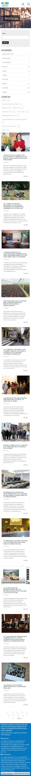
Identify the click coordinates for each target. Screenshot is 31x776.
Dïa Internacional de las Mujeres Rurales (14, 119)
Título (3, 33)
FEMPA (4, 130)
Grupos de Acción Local (9, 126)
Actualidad (5, 88)
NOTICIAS (5, 79)
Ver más (25, 176)
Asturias (4, 92)
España (4, 71)
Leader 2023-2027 (7, 111)
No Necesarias (6, 754)
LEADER (4, 75)
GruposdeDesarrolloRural (10, 104)
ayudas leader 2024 (7, 54)
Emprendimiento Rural (9, 115)
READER (4, 83)
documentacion (6, 62)
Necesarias (5, 738)
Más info (7, 734)
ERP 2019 (5, 66)
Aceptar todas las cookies (21, 773)
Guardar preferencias (8, 773)
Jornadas (5, 107)
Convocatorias (6, 58)
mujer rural (16, 107)
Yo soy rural (21, 111)
